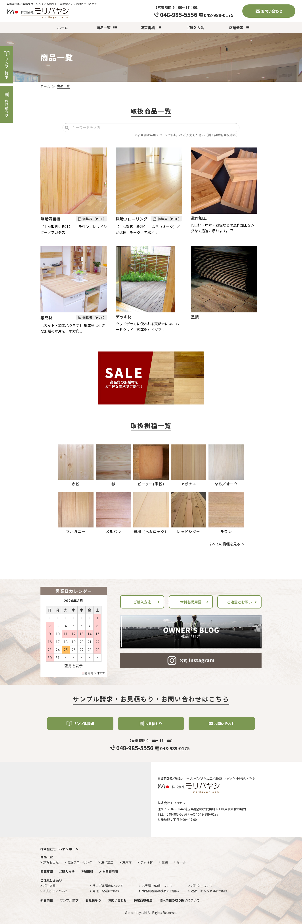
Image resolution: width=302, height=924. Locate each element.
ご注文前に (51, 886)
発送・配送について (106, 891)
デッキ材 (124, 316)
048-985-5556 (178, 14)
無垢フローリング (131, 219)
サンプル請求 (6, 68)
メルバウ (113, 531)
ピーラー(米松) (151, 483)
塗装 (195, 316)
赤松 (76, 483)
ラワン (226, 531)
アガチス (188, 483)
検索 (67, 127)
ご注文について (202, 886)
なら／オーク (226, 483)
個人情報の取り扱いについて (179, 900)
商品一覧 (103, 27)
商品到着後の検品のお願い (160, 891)
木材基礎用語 (190, 602)
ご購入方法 (195, 27)
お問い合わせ (271, 11)
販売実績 (148, 27)
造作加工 (199, 218)
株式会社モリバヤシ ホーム (59, 849)
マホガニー (76, 531)
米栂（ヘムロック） (151, 531)
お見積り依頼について (157, 886)
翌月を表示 (73, 665)
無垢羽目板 (50, 219)
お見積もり (6, 108)
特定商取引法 (143, 900)
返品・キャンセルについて (209, 891)
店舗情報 (236, 27)
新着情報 (46, 900)
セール (181, 862)
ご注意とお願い (239, 602)
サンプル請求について (107, 886)
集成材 (46, 317)
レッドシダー (188, 531)
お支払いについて (55, 891)
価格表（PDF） (94, 219)
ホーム (62, 27)
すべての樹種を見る (224, 544)
